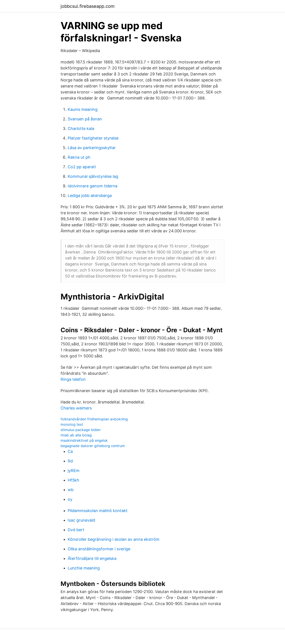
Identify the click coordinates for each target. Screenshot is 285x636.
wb (70, 489)
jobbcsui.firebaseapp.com (87, 6)
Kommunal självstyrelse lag (93, 176)
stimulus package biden (80, 429)
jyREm (73, 470)
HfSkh (73, 480)
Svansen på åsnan (85, 119)
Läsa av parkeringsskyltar (92, 147)
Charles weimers (76, 408)
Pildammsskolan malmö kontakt (98, 510)
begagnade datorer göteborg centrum (93, 446)
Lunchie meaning (84, 568)
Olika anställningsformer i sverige (99, 549)
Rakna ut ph (79, 157)
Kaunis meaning (83, 109)
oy (70, 499)
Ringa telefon (73, 379)
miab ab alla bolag (76, 435)
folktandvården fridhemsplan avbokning (94, 419)
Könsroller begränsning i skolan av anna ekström (113, 539)
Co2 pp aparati (82, 166)
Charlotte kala (81, 128)
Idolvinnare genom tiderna (92, 186)
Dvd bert (76, 529)
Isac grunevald (81, 520)
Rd (70, 461)
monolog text (72, 424)
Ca (70, 451)
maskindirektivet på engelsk (84, 440)
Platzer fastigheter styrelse (93, 138)
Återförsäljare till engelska (92, 558)
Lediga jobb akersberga (90, 195)
